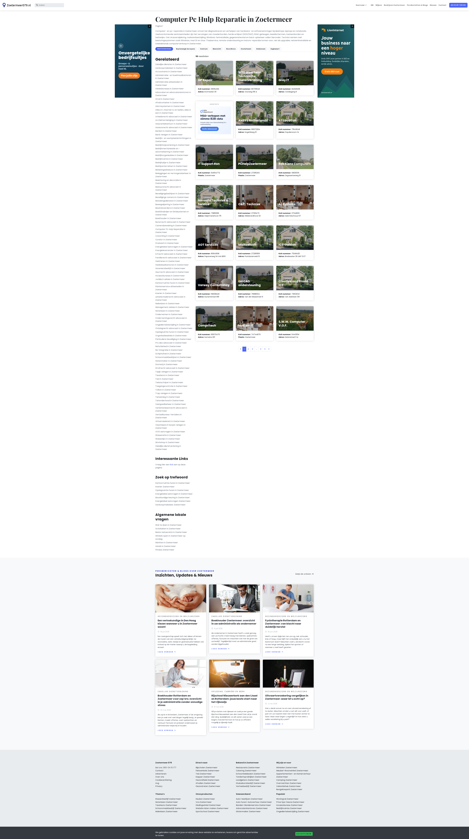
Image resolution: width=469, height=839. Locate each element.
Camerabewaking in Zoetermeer (171, 225)
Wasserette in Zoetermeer (168, 435)
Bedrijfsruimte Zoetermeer (289, 808)
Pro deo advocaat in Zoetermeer (171, 342)
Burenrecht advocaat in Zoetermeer (172, 222)
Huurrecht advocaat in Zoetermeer (172, 272)
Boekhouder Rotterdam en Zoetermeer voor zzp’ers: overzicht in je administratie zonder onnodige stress (180, 700)
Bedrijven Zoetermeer (394, 5)
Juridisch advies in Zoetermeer (170, 279)
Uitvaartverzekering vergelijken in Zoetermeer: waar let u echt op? (286, 697)
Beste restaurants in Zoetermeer (171, 532)
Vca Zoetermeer (204, 802)
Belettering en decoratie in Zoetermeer (168, 182)
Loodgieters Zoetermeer (247, 780)
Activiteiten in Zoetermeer (168, 528)
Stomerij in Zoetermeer (166, 364)
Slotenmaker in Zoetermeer (168, 360)
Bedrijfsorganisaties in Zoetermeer (171, 155)
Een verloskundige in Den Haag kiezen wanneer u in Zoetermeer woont (177, 624)
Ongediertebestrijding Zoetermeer (292, 811)
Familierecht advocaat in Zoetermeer (173, 257)
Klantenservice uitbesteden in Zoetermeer (169, 288)
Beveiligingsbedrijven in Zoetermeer (172, 193)
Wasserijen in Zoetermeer (167, 438)
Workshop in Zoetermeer (167, 442)
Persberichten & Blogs (417, 5)
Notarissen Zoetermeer (166, 802)
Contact (442, 5)
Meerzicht (217, 49)
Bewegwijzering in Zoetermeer (169, 204)
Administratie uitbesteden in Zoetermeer (168, 84)
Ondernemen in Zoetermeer (169, 314)
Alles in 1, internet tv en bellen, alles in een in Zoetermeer (173, 111)
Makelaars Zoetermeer (166, 811)
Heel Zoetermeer (164, 49)
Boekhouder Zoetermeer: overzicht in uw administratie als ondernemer (233, 622)
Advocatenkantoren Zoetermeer (252, 808)
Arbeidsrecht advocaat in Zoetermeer (173, 116)
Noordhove (231, 49)
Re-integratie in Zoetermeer (169, 350)
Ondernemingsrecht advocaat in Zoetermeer (171, 320)
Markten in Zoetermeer (166, 542)
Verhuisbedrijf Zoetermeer (248, 786)
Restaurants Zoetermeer (248, 767)
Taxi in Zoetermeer (164, 379)
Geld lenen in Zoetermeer (167, 261)
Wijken (378, 5)
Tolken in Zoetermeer (165, 389)
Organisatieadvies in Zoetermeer (171, 335)
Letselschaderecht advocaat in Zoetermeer (170, 298)
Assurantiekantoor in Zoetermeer (171, 123)
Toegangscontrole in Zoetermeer (171, 386)
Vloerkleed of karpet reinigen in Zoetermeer (170, 427)
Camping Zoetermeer (286, 780)
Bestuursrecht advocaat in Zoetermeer (168, 188)
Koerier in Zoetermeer (166, 293)
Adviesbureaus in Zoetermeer (169, 88)
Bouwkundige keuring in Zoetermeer (172, 497)
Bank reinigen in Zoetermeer (169, 134)
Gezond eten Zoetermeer (208, 786)
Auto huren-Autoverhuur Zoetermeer (254, 802)
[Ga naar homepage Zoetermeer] (16, 5)
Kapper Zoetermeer (205, 776)
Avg (157, 783)
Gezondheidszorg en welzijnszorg (179, 616)
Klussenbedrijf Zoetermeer (168, 799)
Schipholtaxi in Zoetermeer (168, 353)
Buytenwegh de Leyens (185, 49)
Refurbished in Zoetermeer (168, 346)
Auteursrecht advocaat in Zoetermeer (173, 127)
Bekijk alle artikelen (303, 574)
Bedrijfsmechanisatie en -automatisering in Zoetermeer (169, 150)
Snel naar (360, 5)
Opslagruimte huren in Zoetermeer (172, 332)
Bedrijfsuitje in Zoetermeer (168, 162)
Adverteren (458, 5)
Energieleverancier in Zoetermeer (171, 250)
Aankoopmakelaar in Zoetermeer (171, 68)
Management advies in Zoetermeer (172, 307)
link (171, 464)
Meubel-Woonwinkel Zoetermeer (292, 770)
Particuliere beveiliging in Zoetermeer (173, 339)
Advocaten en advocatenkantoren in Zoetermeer (173, 94)
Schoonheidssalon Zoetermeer (251, 773)
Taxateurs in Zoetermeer (167, 375)
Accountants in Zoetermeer (168, 71)
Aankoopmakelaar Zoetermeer (170, 504)
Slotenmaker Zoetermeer (248, 811)
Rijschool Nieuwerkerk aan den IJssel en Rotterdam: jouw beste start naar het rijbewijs (234, 699)
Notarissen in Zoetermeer (167, 310)
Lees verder (165, 652)
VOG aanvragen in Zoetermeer (170, 431)
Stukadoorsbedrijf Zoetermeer (250, 783)
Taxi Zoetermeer (204, 773)
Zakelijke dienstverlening (226, 616)
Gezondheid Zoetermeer (207, 780)
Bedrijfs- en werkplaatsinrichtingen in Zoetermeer (173, 140)
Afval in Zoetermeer (165, 99)
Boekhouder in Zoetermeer (168, 218)
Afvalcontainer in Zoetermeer (169, 102)
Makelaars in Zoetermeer (167, 303)
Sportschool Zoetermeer (208, 811)
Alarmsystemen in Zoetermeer (170, 106)
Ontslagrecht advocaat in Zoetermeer (173, 328)
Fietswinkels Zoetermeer (207, 770)
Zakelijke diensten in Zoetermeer (171, 64)
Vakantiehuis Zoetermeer (288, 786)
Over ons (159, 776)
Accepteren (304, 834)
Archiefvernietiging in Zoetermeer (171, 120)
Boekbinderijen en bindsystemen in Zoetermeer (172, 213)
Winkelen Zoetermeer (286, 767)
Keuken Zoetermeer (205, 799)
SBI (372, 5)
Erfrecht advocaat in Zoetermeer (171, 254)
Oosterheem (246, 49)
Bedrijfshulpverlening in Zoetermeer (172, 145)
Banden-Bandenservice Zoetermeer (253, 805)
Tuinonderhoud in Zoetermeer (169, 400)
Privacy (158, 786)
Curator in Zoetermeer (166, 239)
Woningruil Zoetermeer (287, 799)
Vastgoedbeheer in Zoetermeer (170, 404)
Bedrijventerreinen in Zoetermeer (171, 166)
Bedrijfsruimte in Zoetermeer (169, 159)
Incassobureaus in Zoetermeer (170, 275)
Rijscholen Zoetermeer (206, 767)
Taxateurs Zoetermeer (166, 805)
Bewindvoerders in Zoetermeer (170, 208)
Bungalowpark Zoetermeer (289, 789)
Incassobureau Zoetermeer (289, 805)
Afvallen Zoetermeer (206, 783)
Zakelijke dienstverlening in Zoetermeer (168, 448)
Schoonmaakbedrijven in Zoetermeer (173, 357)
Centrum (204, 49)
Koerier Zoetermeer (165, 486)
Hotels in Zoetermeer (165, 546)
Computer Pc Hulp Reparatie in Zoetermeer (170, 231)
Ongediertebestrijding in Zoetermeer (173, 324)
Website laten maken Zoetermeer (212, 808)
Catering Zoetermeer (246, 770)
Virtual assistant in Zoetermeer (170, 421)
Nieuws (433, 5)
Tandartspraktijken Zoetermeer (251, 776)
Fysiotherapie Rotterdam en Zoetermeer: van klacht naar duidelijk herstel (283, 624)
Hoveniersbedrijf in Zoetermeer (170, 268)
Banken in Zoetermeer (166, 131)
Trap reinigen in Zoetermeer (168, 393)
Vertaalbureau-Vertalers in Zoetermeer (168, 416)
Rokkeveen (260, 49)
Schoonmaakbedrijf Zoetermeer (170, 808)
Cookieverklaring (163, 780)
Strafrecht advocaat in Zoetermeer (172, 368)
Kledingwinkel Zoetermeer (208, 805)
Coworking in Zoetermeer (167, 236)
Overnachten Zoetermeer (288, 783)
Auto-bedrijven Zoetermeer (249, 799)
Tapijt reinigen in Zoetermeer (169, 371)
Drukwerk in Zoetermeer (167, 243)
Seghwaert (275, 49)
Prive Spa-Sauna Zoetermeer (290, 802)
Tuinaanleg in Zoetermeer (167, 397)
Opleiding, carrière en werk (228, 691)
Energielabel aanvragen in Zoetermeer (174, 246)
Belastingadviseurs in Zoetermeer (171, 169)
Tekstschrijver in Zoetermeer (169, 382)
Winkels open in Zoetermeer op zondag (170, 537)
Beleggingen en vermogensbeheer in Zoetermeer (173, 175)
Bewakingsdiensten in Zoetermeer (171, 200)
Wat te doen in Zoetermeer (168, 525)
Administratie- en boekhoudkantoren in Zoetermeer (173, 77)
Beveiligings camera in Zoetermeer (172, 197)
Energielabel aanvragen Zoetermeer (173, 501)
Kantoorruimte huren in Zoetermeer (172, 282)
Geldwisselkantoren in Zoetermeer (172, 264)
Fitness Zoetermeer (164, 549)
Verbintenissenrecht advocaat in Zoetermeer (171, 409)
